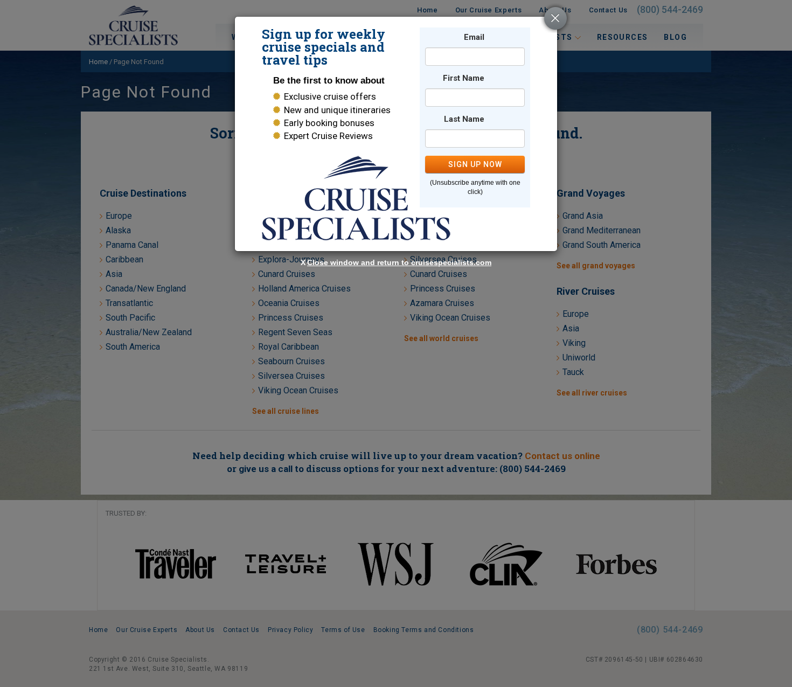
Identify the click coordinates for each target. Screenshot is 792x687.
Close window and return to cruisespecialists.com (399, 262)
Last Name (464, 119)
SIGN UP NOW (475, 164)
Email (474, 37)
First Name (463, 78)
